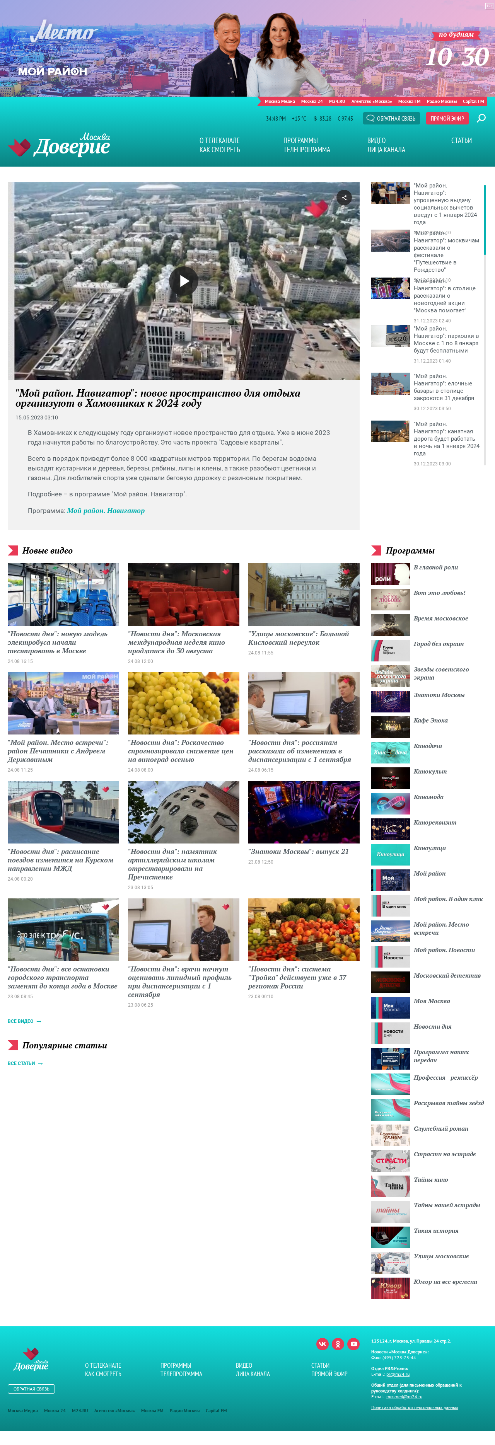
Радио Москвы (442, 101)
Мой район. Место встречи (441, 928)
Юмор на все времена (445, 1281)
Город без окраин (439, 643)
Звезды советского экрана (441, 673)
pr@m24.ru (398, 1374)
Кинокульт (430, 771)
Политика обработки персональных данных (414, 1407)
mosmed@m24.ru (404, 1396)
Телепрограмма (306, 149)
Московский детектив (447, 975)
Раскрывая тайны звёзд (449, 1103)
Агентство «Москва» (372, 101)
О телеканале (220, 140)
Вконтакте (322, 1344)
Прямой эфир (447, 118)
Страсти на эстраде (445, 1154)
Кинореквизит (435, 822)
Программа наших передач (441, 1056)
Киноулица (430, 847)
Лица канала (386, 149)
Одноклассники (338, 1344)
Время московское (441, 618)
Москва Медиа (280, 101)
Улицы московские (441, 1256)
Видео (376, 140)
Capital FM (473, 101)
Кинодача (428, 745)
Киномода (429, 796)
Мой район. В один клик (448, 899)
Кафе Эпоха (431, 720)
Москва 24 (312, 101)
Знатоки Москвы (439, 694)
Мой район (430, 873)
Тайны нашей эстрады (447, 1205)
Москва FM (409, 101)
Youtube (353, 1344)
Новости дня (433, 1026)
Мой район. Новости (444, 950)
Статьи (461, 140)
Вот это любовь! (440, 592)
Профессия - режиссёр (446, 1077)
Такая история (436, 1230)
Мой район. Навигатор (106, 510)
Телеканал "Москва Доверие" (59, 144)
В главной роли (436, 567)
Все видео (20, 1021)
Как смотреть (220, 149)
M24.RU (337, 101)
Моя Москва (432, 1001)
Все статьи (21, 1063)
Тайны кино (431, 1179)
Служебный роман (441, 1128)
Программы (300, 140)
